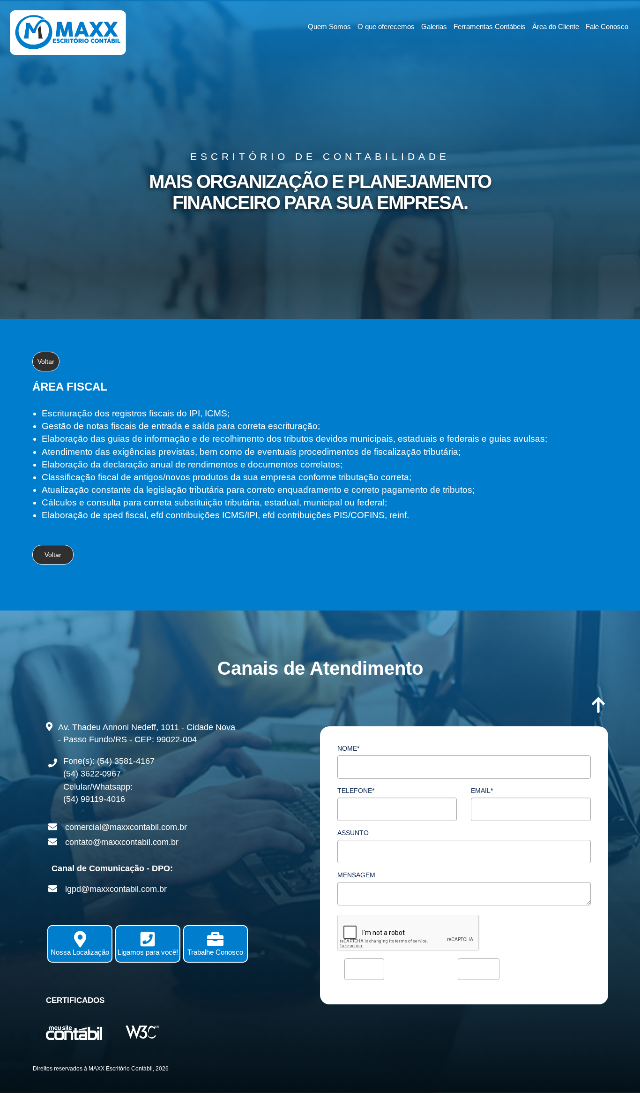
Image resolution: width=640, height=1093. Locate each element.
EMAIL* (482, 790)
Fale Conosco (607, 26)
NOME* (348, 748)
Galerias (434, 26)
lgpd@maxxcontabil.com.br (116, 889)
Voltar (45, 361)
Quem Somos (329, 26)
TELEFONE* (355, 790)
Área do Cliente (555, 26)
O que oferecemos (386, 26)
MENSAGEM (356, 875)
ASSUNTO (353, 833)
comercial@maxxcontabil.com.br (126, 827)
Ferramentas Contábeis (490, 26)
